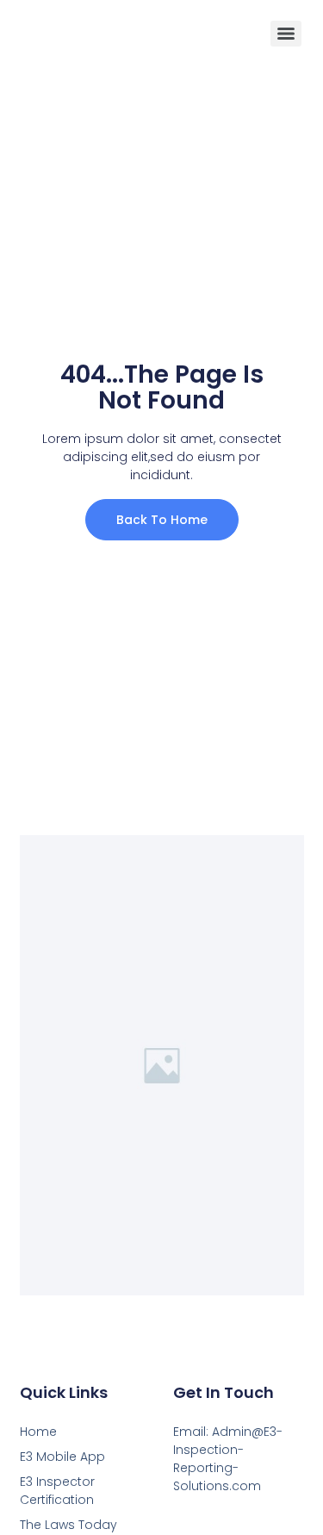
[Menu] (285, 34)
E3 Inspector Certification (57, 1490)
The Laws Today (68, 1524)
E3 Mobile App (62, 1456)
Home (38, 1431)
